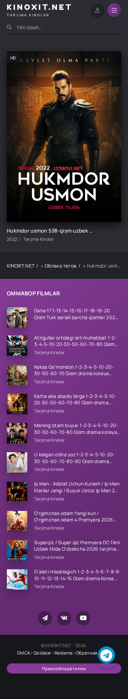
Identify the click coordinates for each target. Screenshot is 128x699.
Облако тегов (60, 265)
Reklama (63, 653)
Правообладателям (64, 669)
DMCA (23, 653)
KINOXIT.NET (20, 265)
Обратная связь (93, 653)
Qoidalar (42, 653)
